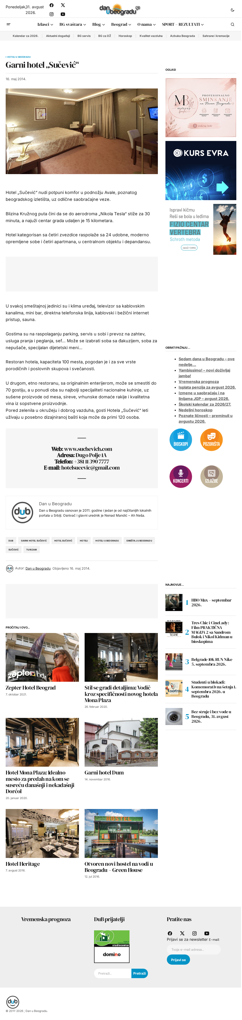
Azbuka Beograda (182, 36)
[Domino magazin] (112, 954)
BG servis (84, 36)
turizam (31, 549)
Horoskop (125, 36)
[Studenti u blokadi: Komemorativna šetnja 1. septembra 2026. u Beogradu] (173, 688)
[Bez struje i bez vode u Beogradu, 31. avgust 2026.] (173, 716)
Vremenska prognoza (199, 381)
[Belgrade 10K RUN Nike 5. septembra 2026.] (173, 661)
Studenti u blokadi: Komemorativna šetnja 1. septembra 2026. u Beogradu (213, 689)
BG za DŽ (104, 36)
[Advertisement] (97, 273)
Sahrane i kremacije (216, 36)
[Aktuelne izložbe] (211, 476)
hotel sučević (63, 540)
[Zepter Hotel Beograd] (42, 657)
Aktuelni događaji (58, 36)
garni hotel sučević (34, 540)
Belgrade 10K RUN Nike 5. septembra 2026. (211, 661)
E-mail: (214, 939)
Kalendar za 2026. (26, 36)
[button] (232, 9)
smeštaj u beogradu (139, 540)
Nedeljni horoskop (195, 410)
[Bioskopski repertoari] (180, 439)
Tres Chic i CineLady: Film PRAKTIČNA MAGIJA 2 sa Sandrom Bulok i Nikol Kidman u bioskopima (211, 632)
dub (11, 540)
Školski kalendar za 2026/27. (205, 404)
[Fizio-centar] (200, 229)
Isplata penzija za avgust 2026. (207, 387)
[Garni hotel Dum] (121, 742)
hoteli (84, 540)
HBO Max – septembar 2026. (211, 602)
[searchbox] (112, 973)
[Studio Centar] (112, 938)
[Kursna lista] (200, 107)
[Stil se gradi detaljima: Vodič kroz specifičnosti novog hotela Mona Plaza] (121, 657)
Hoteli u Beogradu (19, 57)
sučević (14, 549)
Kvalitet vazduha (151, 36)
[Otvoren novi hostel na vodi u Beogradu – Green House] (121, 833)
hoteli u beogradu (107, 540)
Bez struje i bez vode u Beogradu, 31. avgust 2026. (211, 716)
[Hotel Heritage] (42, 833)
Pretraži (139, 973)
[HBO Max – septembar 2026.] (173, 602)
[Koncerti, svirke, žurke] (180, 476)
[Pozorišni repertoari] (211, 439)
